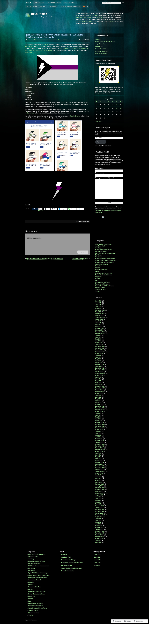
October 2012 (99, 491)
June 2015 (98, 433)
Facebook (99, 17)
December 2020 (100, 332)
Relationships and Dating (50, 39)
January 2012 (99, 507)
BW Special (98, 257)
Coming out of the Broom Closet (104, 262)
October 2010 (99, 535)
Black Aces (62, 48)
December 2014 (100, 444)
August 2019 (99, 353)
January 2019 (99, 366)
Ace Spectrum (29, 46)
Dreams (97, 268)
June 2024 (98, 304)
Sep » (100, 121)
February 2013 (99, 484)
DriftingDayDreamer (74, 116)
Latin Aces (78, 48)
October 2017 (99, 390)
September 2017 (100, 391)
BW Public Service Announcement (105, 253)
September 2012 (100, 493)
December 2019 (100, 346)
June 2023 (98, 306)
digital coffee (111, 21)
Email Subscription (103, 127)
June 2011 (98, 520)
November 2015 (100, 426)
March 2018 (98, 384)
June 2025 (98, 303)
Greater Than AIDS (100, 49)
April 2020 (98, 341)
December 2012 (100, 487)
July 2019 (98, 355)
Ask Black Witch (53, 6)
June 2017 (98, 397)
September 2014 (100, 449)
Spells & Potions (100, 287)
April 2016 (98, 419)
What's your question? (104, 178)
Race (96, 280)
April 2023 (98, 308)
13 (116, 108)
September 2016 (100, 410)
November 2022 (100, 310)
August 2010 (99, 538)
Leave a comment (62, 39)
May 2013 (98, 478)
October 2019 (99, 350)
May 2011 (98, 522)
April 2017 (98, 401)
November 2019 (100, 348)
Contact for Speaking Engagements (70, 6)
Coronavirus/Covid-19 (101, 264)
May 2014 (98, 457)
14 (120, 108)
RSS (86, 6)
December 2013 (100, 466)
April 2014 (98, 458)
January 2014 (99, 464)
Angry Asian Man (100, 44)
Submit (109, 202)
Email (99, 173)
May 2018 (98, 381)
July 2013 (98, 475)
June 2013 (98, 477)
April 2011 (98, 524)
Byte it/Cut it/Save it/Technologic (105, 258)
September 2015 (100, 428)
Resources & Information (102, 284)
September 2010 (100, 536)
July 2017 (98, 395)
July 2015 (98, 431)
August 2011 (99, 517)
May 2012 (98, 500)
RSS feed (94, 15)
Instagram (83, 17)
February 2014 (99, 462)
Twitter (77, 17)
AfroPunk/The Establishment (103, 244)
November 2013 (100, 468)
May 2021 (98, 324)
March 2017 (98, 402)
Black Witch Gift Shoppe (54, 3)
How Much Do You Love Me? (103, 273)
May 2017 (98, 399)
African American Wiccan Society (105, 41)
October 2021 (99, 315)
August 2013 (99, 473)
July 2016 (98, 413)
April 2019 (98, 361)
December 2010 (100, 531)
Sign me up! (100, 142)
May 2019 (98, 359)
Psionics (97, 278)
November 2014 (100, 446)
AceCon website (29, 113)
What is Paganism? (101, 53)
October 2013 (99, 469)
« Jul (96, 121)
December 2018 (100, 368)
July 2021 (98, 321)
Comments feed (82, 221)
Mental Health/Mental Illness (103, 275)
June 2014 (98, 455)
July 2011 (98, 518)
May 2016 (98, 417)
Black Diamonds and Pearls (103, 249)
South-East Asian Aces (35, 50)
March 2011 (98, 526)
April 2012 (98, 502)
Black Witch (39, 13)
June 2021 (98, 323)
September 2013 (100, 471)
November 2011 (99, 511)
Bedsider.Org (99, 46)
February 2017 (99, 404)
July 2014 (98, 453)
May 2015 (98, 435)
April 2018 (98, 382)
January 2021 (99, 330)
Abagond (97, 39)
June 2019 (98, 357)
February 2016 (99, 422)
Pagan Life (98, 277)
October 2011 (99, 513)
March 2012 (98, 504)
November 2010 (100, 533)
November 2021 (100, 313)
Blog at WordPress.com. (31, 620)
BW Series (98, 255)
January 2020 (99, 344)
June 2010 (98, 542)
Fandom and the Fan (101, 269)
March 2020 (98, 342)
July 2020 (98, 335)
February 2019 (99, 364)
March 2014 (98, 460)
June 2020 (98, 337)
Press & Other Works (69, 3)
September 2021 (100, 317)
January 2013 (99, 486)
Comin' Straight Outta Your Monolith (105, 260)
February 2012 (99, 506)
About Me (28, 3)
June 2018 (98, 379)
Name (99, 168)
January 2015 (99, 442)
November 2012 (100, 489)
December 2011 (99, 509)
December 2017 (100, 386)
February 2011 (99, 527)
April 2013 (98, 480)
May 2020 (98, 339)
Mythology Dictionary (101, 51)
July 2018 (98, 377)
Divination (98, 266)
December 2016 (100, 406)
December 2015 (100, 424)
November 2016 (100, 408)
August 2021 (99, 319)
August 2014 (99, 451)
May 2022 (98, 312)
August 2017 (99, 393)
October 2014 (99, 448)
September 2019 (100, 352)
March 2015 (98, 439)
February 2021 (99, 328)
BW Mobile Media (39, 3)
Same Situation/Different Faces (104, 286)
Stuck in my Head (100, 289)
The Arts (97, 291)
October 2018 (99, 371)
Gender (97, 271)
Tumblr (89, 17)
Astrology (98, 248)
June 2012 (98, 498)
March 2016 (98, 420)
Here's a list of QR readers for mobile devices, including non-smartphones (108, 210)
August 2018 (99, 375)
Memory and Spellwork (80, 259)
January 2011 (99, 529)
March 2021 (98, 326)
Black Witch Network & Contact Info (35, 6)
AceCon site (28, 52)
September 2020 (100, 333)
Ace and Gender (47, 50)
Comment (82, 252)
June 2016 (98, 415)
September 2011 (100, 515)
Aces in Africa (70, 48)
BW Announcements (39, 39)
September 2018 (100, 373)
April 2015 (98, 437)
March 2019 (98, 362)
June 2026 (98, 301)
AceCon (46, 44)
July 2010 (98, 540)
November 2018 (100, 370)
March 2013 (98, 482)
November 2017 (100, 388)
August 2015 (99, 429)
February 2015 (99, 440)
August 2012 (99, 495)
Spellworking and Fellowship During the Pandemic (44, 259)
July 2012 (98, 497)
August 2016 (99, 411)
